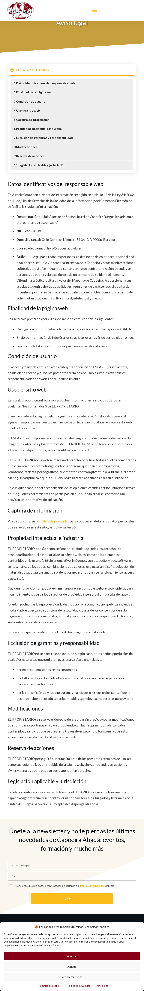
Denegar (72, 966)
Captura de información (33, 119)
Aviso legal (103, 985)
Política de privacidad (79, 985)
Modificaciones (26, 147)
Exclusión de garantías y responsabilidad (44, 137)
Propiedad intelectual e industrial (39, 128)
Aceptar (72, 956)
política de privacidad (54, 521)
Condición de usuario (30, 101)
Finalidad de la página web (34, 92)
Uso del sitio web (28, 110)
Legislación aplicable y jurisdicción (41, 165)
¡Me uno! (72, 898)
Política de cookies (50, 985)
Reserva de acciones (30, 156)
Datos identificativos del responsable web (45, 83)
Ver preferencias (72, 977)
